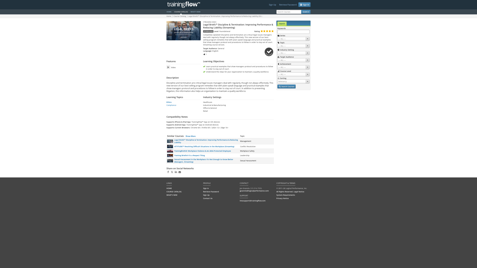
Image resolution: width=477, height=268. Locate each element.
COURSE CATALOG (181, 12)
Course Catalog (180, 16)
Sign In (305, 4)
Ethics (169, 102)
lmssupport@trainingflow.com (252, 201)
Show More (191, 136)
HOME (169, 12)
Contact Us (207, 198)
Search (306, 12)
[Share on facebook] (168, 172)
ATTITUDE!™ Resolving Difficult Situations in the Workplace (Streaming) (204, 146)
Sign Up (272, 4)
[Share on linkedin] (176, 172)
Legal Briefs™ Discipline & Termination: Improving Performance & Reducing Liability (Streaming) (228, 16)
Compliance (171, 105)
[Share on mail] (179, 172)
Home (168, 16)
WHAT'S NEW (195, 12)
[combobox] (293, 39)
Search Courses (287, 86)
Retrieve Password (288, 4)
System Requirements (285, 195)
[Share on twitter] (172, 172)
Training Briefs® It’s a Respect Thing (189, 155)
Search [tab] (282, 23)
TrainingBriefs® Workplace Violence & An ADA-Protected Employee (202, 151)
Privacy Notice (282, 198)
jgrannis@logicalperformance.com (254, 191)
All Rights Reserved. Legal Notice (290, 191)
